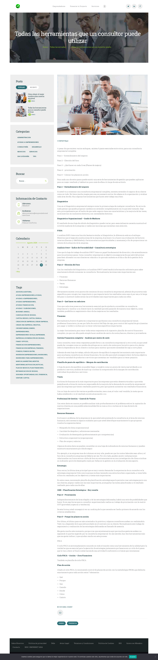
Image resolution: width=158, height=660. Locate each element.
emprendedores (22, 331)
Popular (21, 87)
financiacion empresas (25, 348)
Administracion (24, 137)
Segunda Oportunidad (25, 374)
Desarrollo (36, 147)
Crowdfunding (22, 328)
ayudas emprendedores (26, 302)
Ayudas (38, 295)
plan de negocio (23, 368)
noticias (39, 364)
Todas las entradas (58, 47)
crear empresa (41, 321)
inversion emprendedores (27, 354)
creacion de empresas (25, 321)
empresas (20, 338)
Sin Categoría (23, 156)
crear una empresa (24, 325)
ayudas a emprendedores (26, 298)
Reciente (33, 87)
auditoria (27, 292)
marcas (19, 361)
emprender (40, 335)
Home (45, 47)
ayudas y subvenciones (26, 308)
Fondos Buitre (29, 351)
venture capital (22, 378)
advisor (19, 292)
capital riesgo (22, 318)
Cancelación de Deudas (26, 315)
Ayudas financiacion (25, 305)
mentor (35, 361)
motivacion (30, 364)
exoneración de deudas (34, 338)
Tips (34, 156)
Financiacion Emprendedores (28, 345)
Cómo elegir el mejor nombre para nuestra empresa (36, 96)
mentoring (20, 364)
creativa (36, 325)
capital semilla (35, 318)
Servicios (33, 151)
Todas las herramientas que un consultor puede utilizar (37, 110)
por (67, 141)
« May (18, 272)
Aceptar (133, 657)
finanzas (39, 348)
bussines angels (22, 312)
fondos (19, 351)
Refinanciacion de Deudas (27, 371)
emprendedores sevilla (25, 335)
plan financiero (36, 368)
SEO (36, 374)
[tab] (21, 87)
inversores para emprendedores (29, 358)
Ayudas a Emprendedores (28, 142)
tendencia (72, 623)
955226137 (26, 205)
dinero (61, 623)
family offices (22, 341)
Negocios (21, 151)
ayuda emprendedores (25, 295)
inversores (42, 354)
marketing (27, 361)
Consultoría (22, 147)
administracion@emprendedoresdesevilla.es (35, 213)
